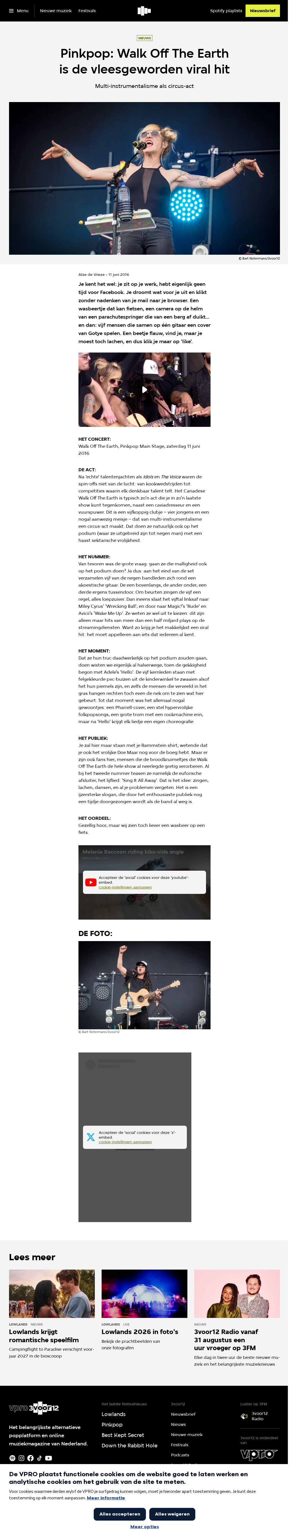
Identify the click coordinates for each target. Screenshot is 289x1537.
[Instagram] (21, 1458)
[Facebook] (30, 1458)
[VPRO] (259, 1455)
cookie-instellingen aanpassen (125, 887)
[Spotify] (12, 1458)
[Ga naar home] (145, 10)
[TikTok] (39, 1458)
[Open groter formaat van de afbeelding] (144, 985)
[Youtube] (48, 1458)
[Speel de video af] (144, 389)
